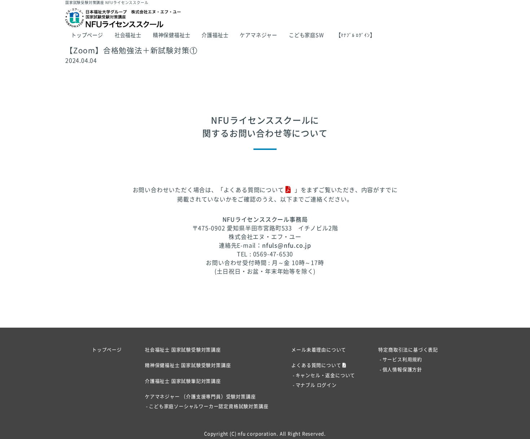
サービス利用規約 (402, 359)
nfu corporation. (258, 433)
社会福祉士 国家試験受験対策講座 (183, 349)
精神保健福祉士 (171, 35)
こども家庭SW (306, 35)
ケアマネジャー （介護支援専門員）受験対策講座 (200, 396)
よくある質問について (254, 190)
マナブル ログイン (316, 385)
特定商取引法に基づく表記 (408, 349)
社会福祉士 (128, 35)
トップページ (87, 35)
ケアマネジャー (258, 35)
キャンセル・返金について (325, 375)
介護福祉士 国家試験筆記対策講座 (183, 381)
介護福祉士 (215, 35)
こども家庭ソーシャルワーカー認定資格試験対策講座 (208, 406)
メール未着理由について (318, 349)
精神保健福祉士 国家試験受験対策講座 (188, 365)
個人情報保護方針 (402, 369)
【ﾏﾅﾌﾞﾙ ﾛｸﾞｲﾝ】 (355, 35)
